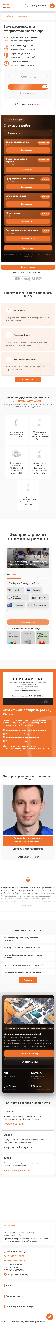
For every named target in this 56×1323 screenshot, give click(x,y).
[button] (22, 866)
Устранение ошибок (16, 196)
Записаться (26, 150)
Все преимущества (28, 379)
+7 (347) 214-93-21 (38, 6)
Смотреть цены (29, 1062)
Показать (28, 980)
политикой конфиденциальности (32, 92)
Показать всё (28, 248)
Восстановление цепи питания (22, 230)
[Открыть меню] (52, 5)
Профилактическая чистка (20, 178)
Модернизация (14, 213)
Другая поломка (28, 267)
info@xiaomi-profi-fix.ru (16, 1171)
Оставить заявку (29, 1053)
